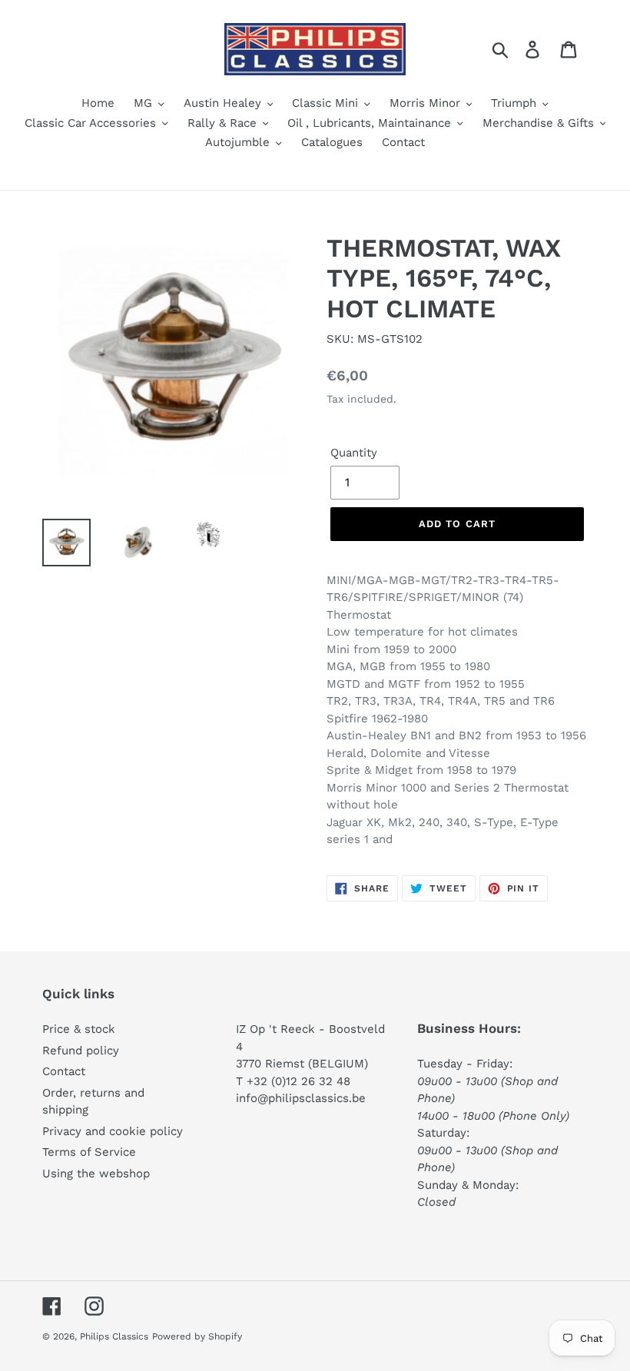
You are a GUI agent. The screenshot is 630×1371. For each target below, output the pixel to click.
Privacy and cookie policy (112, 1131)
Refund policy (80, 1050)
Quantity (353, 453)
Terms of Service (89, 1152)
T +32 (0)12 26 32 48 (293, 1081)
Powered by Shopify (197, 1336)
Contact (63, 1071)
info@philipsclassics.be (301, 1098)
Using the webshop (96, 1173)
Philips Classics (114, 1336)
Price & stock (78, 1029)
